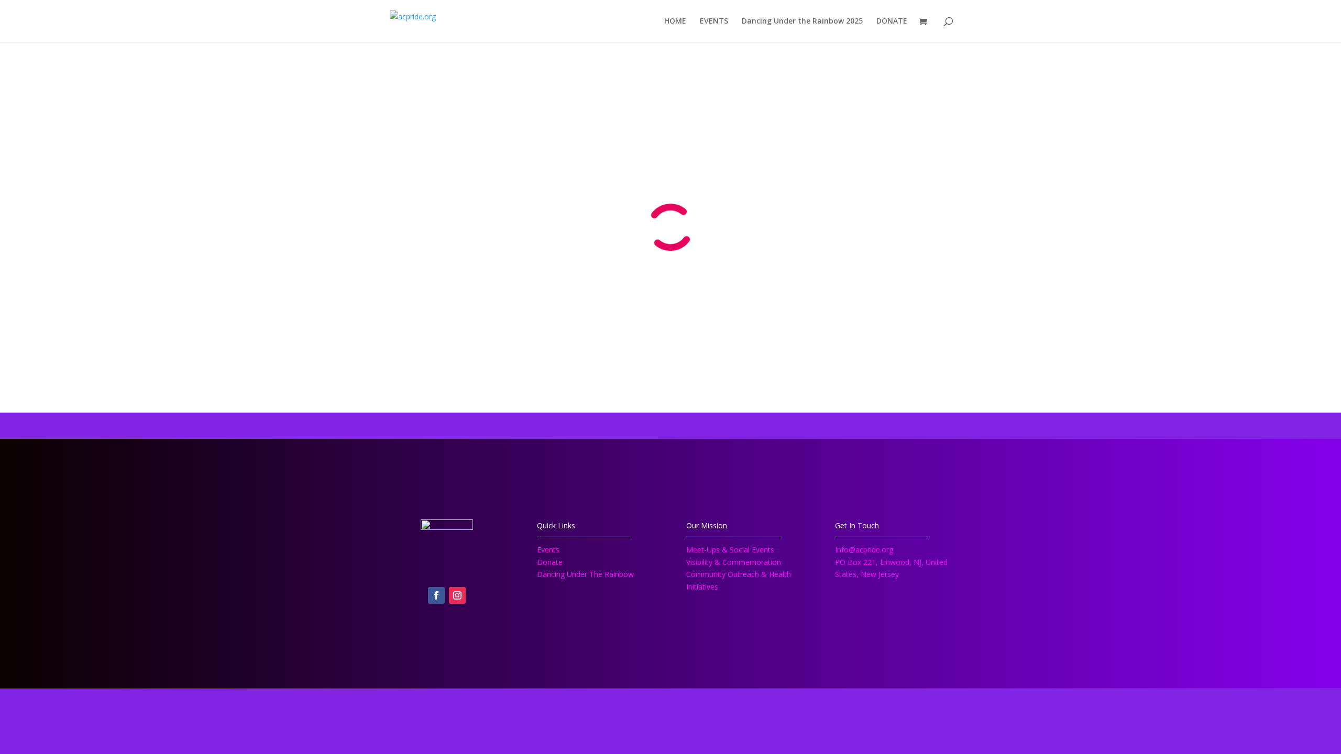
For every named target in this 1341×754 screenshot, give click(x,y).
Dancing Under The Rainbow (585, 574)
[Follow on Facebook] (436, 595)
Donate (550, 562)
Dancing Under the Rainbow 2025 (802, 21)
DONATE (891, 21)
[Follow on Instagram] (457, 595)
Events (548, 550)
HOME (675, 21)
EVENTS (714, 21)
